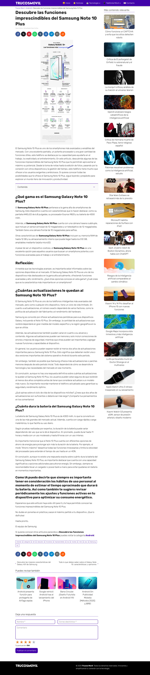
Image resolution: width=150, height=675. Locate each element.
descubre (40, 542)
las (68, 542)
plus (86, 542)
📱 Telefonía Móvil (111, 3)
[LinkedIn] (45, 34)
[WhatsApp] (34, 34)
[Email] (57, 34)
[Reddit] (62, 34)
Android (19, 542)
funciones (49, 542)
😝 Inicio (66, 3)
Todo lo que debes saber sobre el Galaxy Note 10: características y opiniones (77, 563)
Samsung (93, 542)
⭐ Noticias (78, 3)
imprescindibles (59, 542)
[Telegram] (51, 34)
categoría (27, 542)
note (80, 542)
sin (17, 545)
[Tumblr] (40, 34)
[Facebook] (17, 34)
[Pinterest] (29, 34)
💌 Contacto (129, 3)
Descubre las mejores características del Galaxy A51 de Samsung (34, 563)
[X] (23, 34)
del (34, 542)
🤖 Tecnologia (92, 3)
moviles (74, 542)
